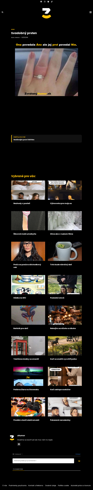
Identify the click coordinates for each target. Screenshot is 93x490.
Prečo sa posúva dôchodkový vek (27, 266)
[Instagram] (44, 1)
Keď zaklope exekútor (60, 389)
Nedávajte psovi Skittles (24, 140)
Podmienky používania (18, 485)
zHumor (17, 37)
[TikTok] (51, 1)
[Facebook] (41, 1)
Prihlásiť (77, 454)
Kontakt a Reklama (35, 485)
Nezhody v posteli (21, 203)
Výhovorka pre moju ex (61, 203)
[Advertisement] (43, 158)
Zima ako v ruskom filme (61, 234)
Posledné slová (57, 298)
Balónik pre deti (20, 328)
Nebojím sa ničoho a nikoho (63, 328)
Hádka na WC (19, 298)
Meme (13, 29)
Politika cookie (63, 485)
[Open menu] (91, 12)
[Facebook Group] (48, 1)
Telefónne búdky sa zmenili (26, 359)
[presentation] (28, 190)
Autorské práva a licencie (81, 485)
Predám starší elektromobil (26, 420)
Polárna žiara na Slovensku (26, 389)
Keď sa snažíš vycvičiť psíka (63, 359)
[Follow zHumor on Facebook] (18, 444)
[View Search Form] (1, 12)
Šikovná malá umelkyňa (24, 234)
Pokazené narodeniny (60, 420)
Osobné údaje (50, 485)
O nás (4, 485)
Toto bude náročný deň (61, 264)
